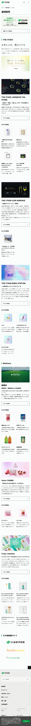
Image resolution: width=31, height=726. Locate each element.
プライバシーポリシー (4, 708)
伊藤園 (15, 2)
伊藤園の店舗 (7, 7)
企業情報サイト (4, 715)
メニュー (24, 2)
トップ (2, 7)
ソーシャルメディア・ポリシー (21, 708)
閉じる (26, 721)
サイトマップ (19, 710)
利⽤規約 (2, 710)
